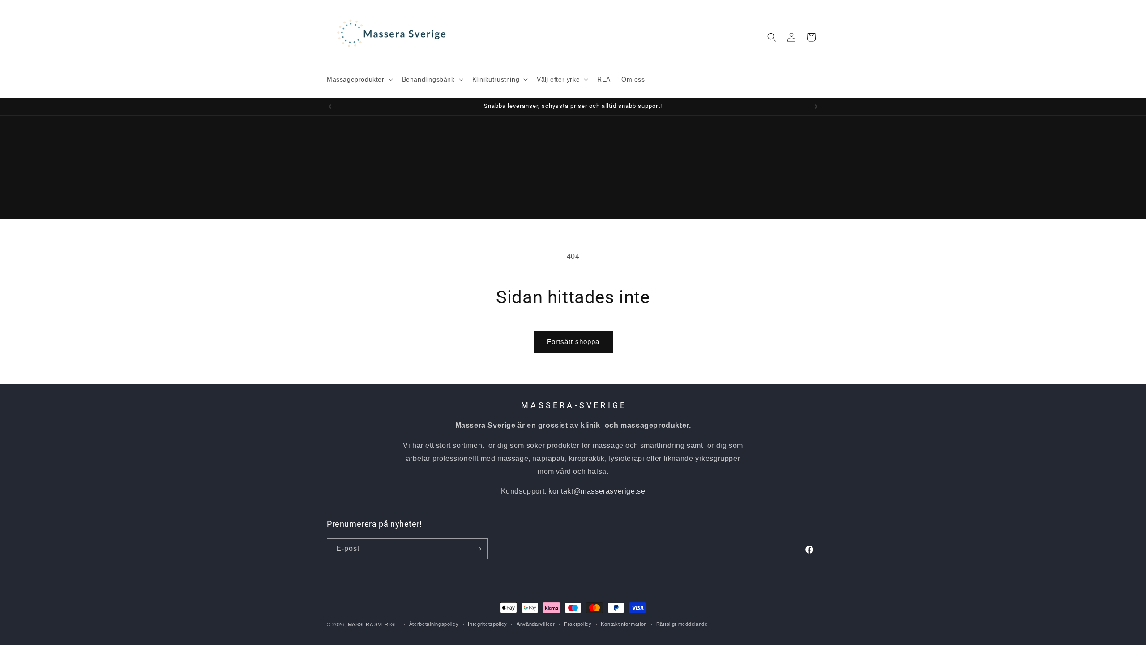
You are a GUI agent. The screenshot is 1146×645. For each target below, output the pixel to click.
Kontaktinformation (624, 624)
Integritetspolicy (487, 624)
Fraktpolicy (578, 624)
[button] (359, 79)
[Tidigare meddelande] (330, 106)
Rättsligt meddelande (682, 624)
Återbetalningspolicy (434, 624)
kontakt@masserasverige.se (596, 491)
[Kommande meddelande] (816, 106)
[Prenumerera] (477, 548)
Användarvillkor (536, 624)
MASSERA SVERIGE (373, 624)
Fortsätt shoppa (573, 341)
